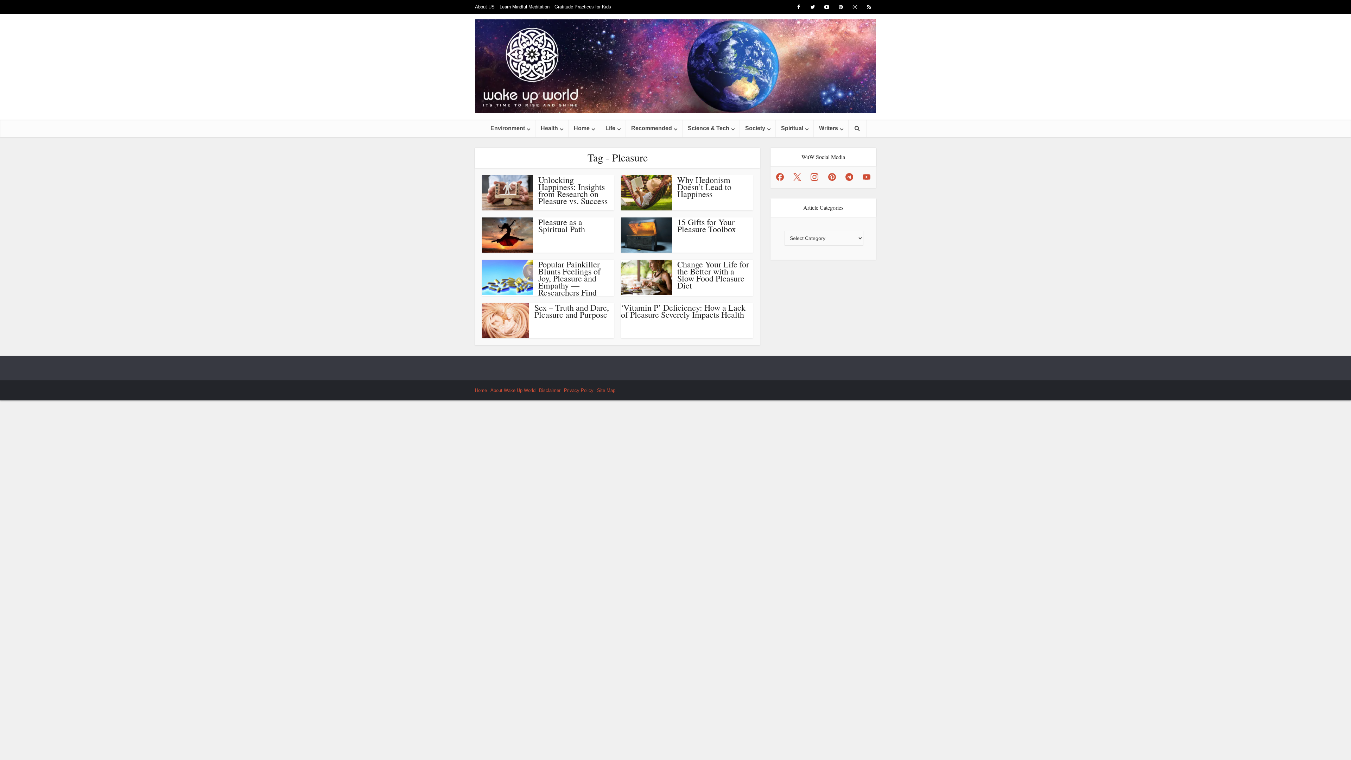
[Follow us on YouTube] (866, 177)
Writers (828, 128)
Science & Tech (708, 128)
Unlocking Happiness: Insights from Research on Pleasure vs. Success (573, 190)
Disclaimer (549, 390)
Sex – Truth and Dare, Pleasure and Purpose (571, 311)
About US (485, 7)
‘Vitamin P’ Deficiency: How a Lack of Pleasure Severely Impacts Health (683, 311)
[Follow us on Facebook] (780, 177)
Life (610, 128)
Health (549, 128)
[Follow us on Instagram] (814, 177)
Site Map (606, 390)
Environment (507, 128)
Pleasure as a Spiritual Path (561, 225)
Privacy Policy (579, 390)
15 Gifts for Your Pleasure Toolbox (706, 225)
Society (755, 128)
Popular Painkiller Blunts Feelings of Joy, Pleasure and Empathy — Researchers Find (569, 278)
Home (582, 128)
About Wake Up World (512, 390)
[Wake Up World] (675, 66)
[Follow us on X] (797, 177)
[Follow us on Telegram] (849, 177)
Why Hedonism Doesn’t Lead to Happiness (704, 187)
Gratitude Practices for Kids (582, 7)
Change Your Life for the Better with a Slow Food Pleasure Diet (713, 275)
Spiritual (792, 128)
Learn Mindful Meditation (525, 7)
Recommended (651, 128)
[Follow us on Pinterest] (832, 177)
